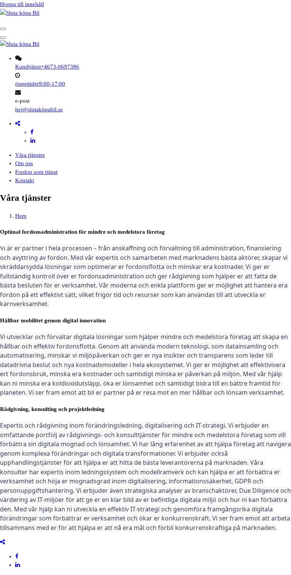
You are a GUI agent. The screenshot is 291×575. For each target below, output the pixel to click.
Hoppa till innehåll (22, 4)
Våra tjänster (30, 155)
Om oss (24, 163)
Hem (21, 216)
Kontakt (24, 180)
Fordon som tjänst (36, 172)
